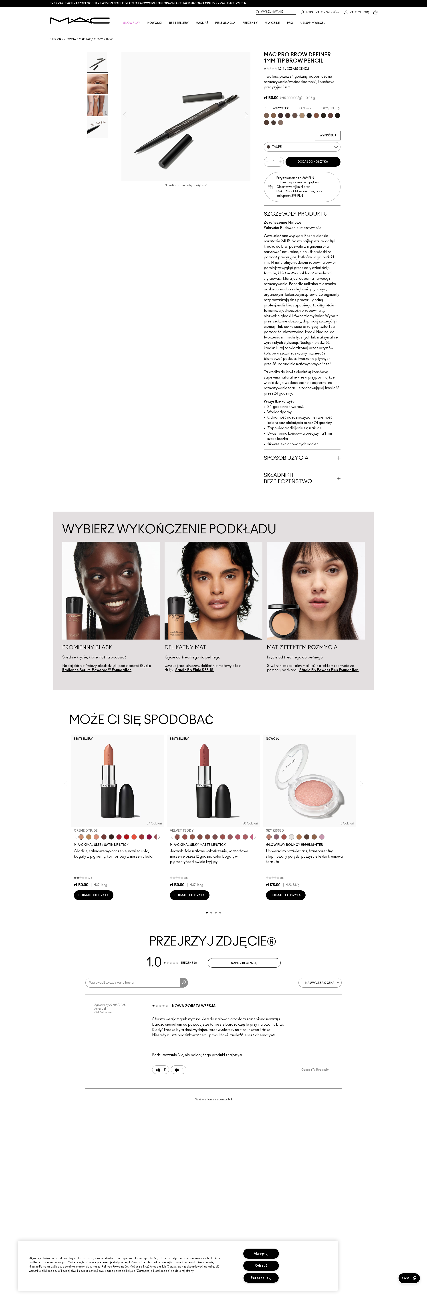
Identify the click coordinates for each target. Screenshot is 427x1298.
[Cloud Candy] (284, 837)
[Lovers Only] (149, 837)
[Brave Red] (119, 837)
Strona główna (63, 39)
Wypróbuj (328, 135)
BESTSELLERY (179, 23)
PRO (290, 23)
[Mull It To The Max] (185, 837)
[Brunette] (266, 115)
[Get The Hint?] (238, 837)
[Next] (159, 837)
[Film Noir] (111, 837)
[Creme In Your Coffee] (104, 837)
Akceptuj (261, 1253)
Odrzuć (261, 1265)
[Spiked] (323, 115)
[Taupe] (273, 122)
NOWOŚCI (154, 23)
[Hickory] (287, 115)
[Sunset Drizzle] (276, 837)
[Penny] (316, 115)
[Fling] (273, 115)
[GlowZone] (307, 837)
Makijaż (85, 39)
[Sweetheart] (142, 837)
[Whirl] (207, 837)
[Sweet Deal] (223, 837)
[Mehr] (230, 837)
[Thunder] (280, 122)
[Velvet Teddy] (177, 837)
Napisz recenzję (244, 963)
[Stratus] (322, 837)
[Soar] (215, 837)
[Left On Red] (126, 837)
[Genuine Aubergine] (280, 115)
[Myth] (96, 837)
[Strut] (330, 115)
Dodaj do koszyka (313, 161)
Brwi (109, 39)
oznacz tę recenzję (315, 1069)
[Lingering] (295, 115)
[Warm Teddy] (200, 837)
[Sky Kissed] (269, 837)
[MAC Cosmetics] (80, 20)
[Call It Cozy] (89, 837)
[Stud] (337, 115)
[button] (409, 1278)
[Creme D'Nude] (81, 837)
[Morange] (134, 837)
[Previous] (76, 837)
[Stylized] (266, 122)
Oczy (98, 39)
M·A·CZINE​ (272, 23)
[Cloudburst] (299, 837)
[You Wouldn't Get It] (245, 837)
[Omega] (302, 115)
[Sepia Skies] (314, 837)
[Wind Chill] (291, 837)
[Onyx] (309, 115)
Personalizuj (261, 1278)
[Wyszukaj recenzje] (184, 983)
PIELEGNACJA (225, 23)
